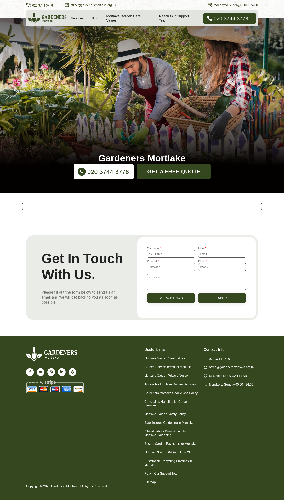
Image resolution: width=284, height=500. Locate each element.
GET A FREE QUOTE (173, 171)
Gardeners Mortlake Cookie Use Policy (171, 393)
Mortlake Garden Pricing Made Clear (169, 452)
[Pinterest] (72, 372)
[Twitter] (40, 372)
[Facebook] (30, 372)
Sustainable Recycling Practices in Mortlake (168, 462)
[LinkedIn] (62, 372)
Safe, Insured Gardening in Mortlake (169, 422)
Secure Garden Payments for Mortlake (170, 443)
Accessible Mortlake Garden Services (170, 384)
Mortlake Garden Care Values (123, 18)
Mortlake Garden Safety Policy (165, 414)
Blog (95, 18)
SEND (222, 297)
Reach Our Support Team (174, 18)
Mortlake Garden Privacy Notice (166, 375)
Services (77, 18)
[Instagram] (51, 372)
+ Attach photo (171, 297)
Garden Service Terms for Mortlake (168, 367)
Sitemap (150, 482)
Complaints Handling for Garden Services (166, 403)
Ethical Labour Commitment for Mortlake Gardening (165, 433)
